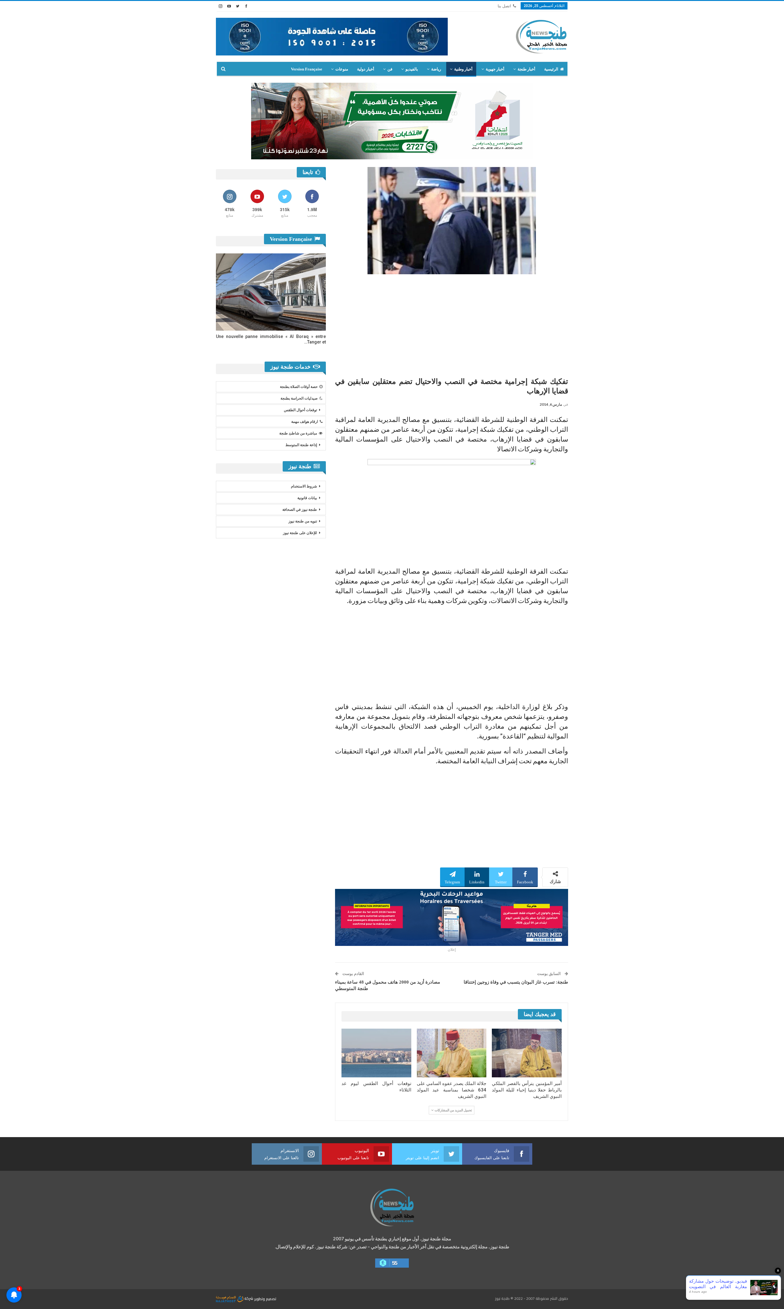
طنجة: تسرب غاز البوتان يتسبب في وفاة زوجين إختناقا (516, 982)
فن (389, 69)
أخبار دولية (365, 69)
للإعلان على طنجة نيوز (300, 533)
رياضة (436, 69)
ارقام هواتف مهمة (304, 421)
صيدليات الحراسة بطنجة (299, 398)
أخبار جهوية (495, 69)
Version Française (306, 69)
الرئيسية (551, 69)
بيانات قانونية (307, 498)
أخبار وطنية (463, 69)
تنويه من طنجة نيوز (302, 521)
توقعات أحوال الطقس (300, 410)
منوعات (341, 69)
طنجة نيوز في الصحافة (299, 509)
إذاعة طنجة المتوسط (301, 445)
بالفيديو (411, 69)
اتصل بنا (504, 6)
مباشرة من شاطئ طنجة (298, 433)
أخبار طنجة (526, 69)
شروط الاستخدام (304, 486)
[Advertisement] (451, 323)
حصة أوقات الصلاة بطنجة (299, 387)
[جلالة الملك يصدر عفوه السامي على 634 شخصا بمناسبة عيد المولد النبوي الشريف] (452, 1053)
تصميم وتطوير (265, 1298)
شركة (248, 1298)
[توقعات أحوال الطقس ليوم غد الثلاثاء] (376, 1053)
